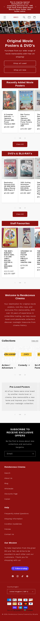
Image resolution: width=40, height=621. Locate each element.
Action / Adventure (7, 366)
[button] (4, 17)
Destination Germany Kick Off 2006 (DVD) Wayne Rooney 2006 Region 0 (9, 186)
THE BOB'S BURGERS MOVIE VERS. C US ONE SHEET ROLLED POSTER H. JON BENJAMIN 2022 (9, 259)
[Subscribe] (32, 454)
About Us (8, 478)
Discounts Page (11, 494)
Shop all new (20, 70)
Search (7, 473)
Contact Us (9, 534)
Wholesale (8, 489)
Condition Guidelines (13, 524)
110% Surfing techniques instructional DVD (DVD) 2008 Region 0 (26, 186)
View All (20, 144)
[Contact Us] (29, 17)
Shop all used (20, 63)
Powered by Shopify (30, 614)
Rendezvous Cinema (15, 614)
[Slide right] (25, 138)
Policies (7, 529)
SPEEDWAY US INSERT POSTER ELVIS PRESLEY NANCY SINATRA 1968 (26, 256)
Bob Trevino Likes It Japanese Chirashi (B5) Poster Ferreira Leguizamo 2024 (26, 120)
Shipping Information (13, 519)
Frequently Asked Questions (16, 514)
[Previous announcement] (4, 6)
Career (7, 499)
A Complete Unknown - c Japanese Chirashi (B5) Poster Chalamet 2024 (9, 119)
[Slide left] (15, 138)
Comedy (22, 365)
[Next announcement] (35, 6)
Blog (6, 483)
